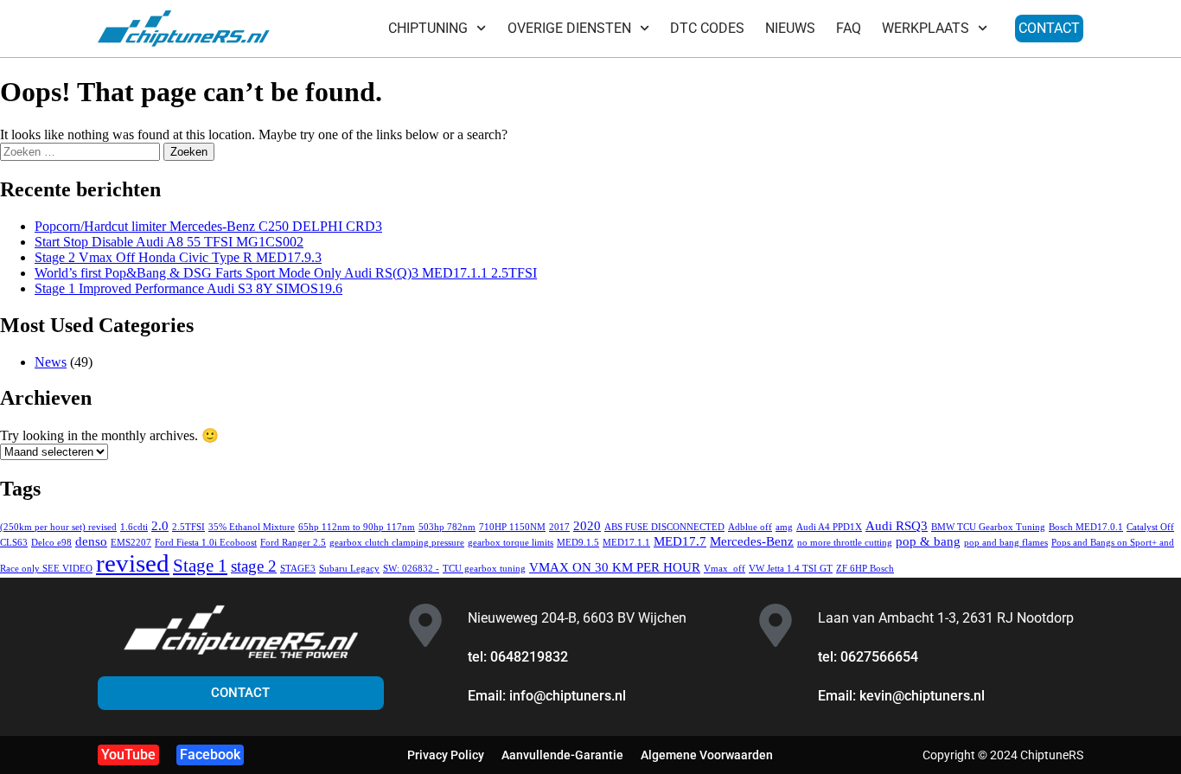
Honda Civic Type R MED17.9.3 (178, 257)
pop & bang (928, 541)
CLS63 (14, 542)
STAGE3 (298, 568)
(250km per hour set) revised (58, 527)
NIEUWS (790, 28)
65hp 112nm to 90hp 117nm (356, 527)
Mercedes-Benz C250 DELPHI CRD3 (208, 226)
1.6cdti (134, 527)
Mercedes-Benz (752, 541)
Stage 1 (200, 565)
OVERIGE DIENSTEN (569, 28)
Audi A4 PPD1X (829, 527)
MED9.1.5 (578, 542)
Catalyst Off (1150, 527)
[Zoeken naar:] (81, 151)
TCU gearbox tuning (484, 568)
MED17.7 (680, 541)
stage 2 (254, 566)
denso (91, 541)
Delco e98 (51, 542)
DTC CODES (707, 28)
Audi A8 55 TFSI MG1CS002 (169, 241)
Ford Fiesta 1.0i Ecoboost (206, 542)
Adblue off (750, 527)
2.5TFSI (188, 527)
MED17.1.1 (626, 542)
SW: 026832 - (411, 568)
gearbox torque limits (510, 542)
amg (784, 527)
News (51, 362)
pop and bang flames (1006, 542)
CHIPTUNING (428, 28)
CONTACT (1049, 28)
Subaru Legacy (349, 568)
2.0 (160, 525)
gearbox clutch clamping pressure (396, 542)
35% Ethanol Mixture (251, 527)
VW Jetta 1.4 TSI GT (791, 568)
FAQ (848, 28)
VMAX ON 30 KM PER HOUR (614, 567)
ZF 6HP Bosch (865, 568)
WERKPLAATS (925, 28)
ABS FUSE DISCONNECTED (664, 527)
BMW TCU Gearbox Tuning (988, 527)
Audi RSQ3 (896, 525)
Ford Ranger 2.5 (293, 542)
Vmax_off (724, 568)
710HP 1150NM (512, 527)
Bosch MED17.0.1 (1086, 527)
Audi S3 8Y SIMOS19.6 (188, 288)
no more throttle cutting (844, 542)
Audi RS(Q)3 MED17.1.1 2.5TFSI (286, 272)
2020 (587, 525)
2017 (559, 527)
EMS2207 (131, 542)
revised (132, 563)
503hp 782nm (447, 527)
